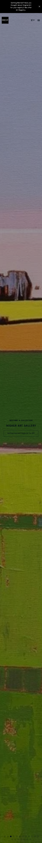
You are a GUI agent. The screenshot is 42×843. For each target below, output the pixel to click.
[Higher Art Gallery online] (5, 20)
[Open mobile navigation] (38, 20)
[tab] (4, 836)
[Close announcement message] (39, 6)
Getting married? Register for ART (21, 433)
